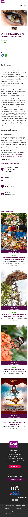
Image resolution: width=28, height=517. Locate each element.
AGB (12, 508)
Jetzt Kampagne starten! (16, 479)
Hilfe (6, 513)
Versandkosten (18, 511)
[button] (2, 55)
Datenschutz (18, 508)
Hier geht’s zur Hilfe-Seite (14, 454)
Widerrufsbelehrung (9, 511)
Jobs (10, 513)
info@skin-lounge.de (10, 194)
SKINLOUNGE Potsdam (10, 163)
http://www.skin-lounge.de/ (12, 186)
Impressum (7, 508)
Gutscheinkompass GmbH (10, 505)
